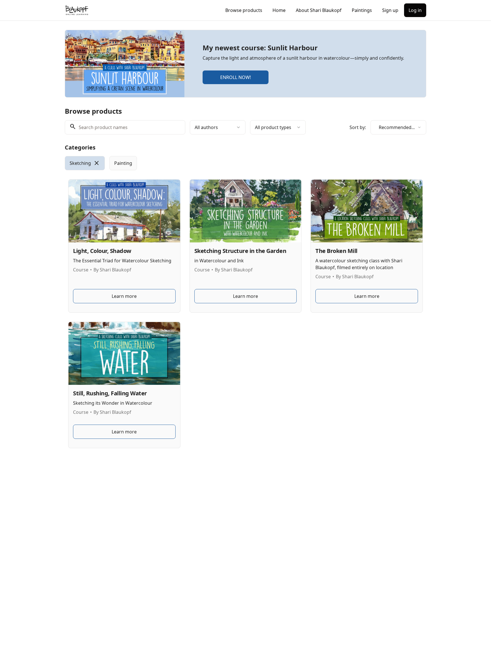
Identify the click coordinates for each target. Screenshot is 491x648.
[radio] (85, 163)
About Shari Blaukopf (319, 10)
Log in (415, 10)
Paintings (362, 10)
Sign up (390, 10)
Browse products (243, 10)
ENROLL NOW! (235, 77)
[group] (222, 163)
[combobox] (218, 127)
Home (279, 10)
